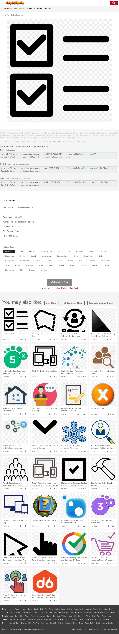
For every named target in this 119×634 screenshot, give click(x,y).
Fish (67, 612)
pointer (61, 265)
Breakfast (12, 623)
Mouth (93, 616)
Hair (75, 616)
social (33, 256)
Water (95, 609)
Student (12, 619)
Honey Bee (78, 612)
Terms (79, 629)
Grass (63, 609)
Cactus (30, 609)
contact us (56, 141)
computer (80, 251)
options (44, 270)
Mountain (89, 609)
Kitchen (75, 623)
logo (21, 251)
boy (83, 616)
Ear (54, 616)
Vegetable (68, 623)
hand (76, 256)
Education (52, 619)
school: (5, 619)
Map (67, 619)
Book (25, 619)
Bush (100, 609)
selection (32, 251)
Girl (79, 616)
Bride (21, 616)
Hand (109, 616)
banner (92, 251)
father (88, 616)
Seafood (60, 623)
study (51, 265)
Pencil (46, 619)
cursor (17, 265)
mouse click (105, 261)
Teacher (19, 619)
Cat (30, 612)
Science (88, 619)
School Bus (61, 619)
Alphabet (106, 619)
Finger (104, 616)
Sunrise (81, 609)
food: (4, 623)
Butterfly (25, 612)
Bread (98, 623)
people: (5, 616)
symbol (22, 256)
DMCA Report (10, 200)
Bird (19, 612)
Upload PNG (112, 629)
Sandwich (53, 623)
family (27, 616)
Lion (90, 612)
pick (21, 270)
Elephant (62, 612)
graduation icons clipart (101, 303)
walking (63, 616)
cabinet (92, 261)
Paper (94, 619)
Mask (11, 616)
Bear (15, 612)
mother (33, 616)
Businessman (41, 616)
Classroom (31, 619)
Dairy (18, 623)
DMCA (103, 629)
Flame (51, 609)
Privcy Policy (87, 629)
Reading (39, 619)
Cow (41, 612)
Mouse (102, 612)
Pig (107, 612)
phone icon (9, 256)
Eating (92, 623)
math (59, 251)
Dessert (23, 623)
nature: (5, 609)
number (32, 270)
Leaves (24, 609)
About (73, 629)
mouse (38, 261)
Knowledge (74, 619)
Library (81, 619)
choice (83, 265)
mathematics (25, 261)
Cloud (105, 609)
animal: (5, 612)
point (41, 265)
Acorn (11, 609)
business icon (46, 251)
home (70, 616)
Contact (96, 629)
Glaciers (57, 609)
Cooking (104, 623)
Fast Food (36, 623)
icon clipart (51, 303)
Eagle (55, 612)
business (29, 265)
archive (104, 251)
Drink (29, 623)
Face (98, 616)
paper (72, 265)
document (9, 251)
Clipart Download (19, 8)
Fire (46, 609)
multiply (95, 265)
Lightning (70, 609)
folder (49, 261)
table (7, 265)
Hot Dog (111, 623)
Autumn (17, 609)
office (101, 256)
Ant (11, 612)
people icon (88, 256)
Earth (41, 609)
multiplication (46, 256)
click (81, 261)
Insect (86, 612)
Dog (46, 612)
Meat (46, 623)
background (9, 261)
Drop (110, 609)
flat (69, 251)
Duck (50, 612)
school (70, 261)
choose (106, 265)
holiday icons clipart (73, 303)
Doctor (49, 616)
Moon (76, 609)
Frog (72, 612)
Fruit (42, 623)
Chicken (35, 612)
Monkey (96, 612)
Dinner (81, 623)
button (60, 261)
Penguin (112, 612)
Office (99, 619)
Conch (36, 609)
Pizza (87, 623)
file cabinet (9, 270)
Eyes (58, 616)
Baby (16, 616)
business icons (62, 256)
